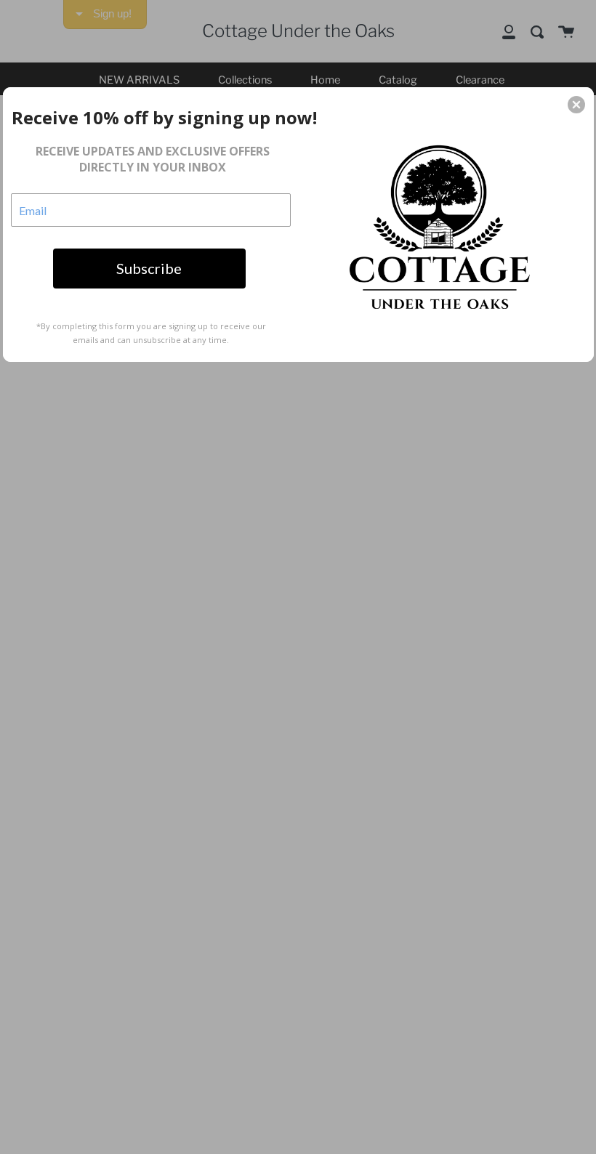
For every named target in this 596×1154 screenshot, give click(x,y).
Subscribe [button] (149, 268)
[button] (576, 104)
